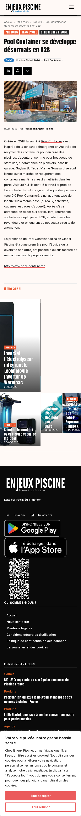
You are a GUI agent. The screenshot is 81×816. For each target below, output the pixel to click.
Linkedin (19, 515)
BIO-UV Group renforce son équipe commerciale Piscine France (36, 681)
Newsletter (45, 515)
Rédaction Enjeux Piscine (38, 128)
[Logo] (23, 8)
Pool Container (52, 60)
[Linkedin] (8, 71)
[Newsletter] (32, 515)
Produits (37, 21)
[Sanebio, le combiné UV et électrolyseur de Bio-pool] (20, 419)
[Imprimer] (18, 71)
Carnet (9, 674)
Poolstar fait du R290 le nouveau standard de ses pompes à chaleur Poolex (38, 699)
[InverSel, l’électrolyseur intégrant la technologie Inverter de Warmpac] (20, 345)
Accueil (8, 21)
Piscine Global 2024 (28, 60)
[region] (40, 773)
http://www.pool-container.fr (24, 266)
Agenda (9, 726)
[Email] (27, 71)
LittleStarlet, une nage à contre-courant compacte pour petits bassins (39, 716)
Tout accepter (40, 795)
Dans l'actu (22, 21)
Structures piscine (54, 32)
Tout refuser (41, 807)
